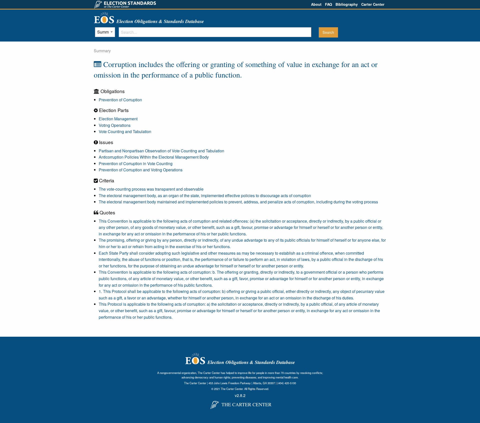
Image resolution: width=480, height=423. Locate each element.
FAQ (328, 4)
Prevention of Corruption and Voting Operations (140, 170)
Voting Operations (114, 125)
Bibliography (347, 4)
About (316, 4)
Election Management (118, 119)
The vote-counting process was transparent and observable (151, 189)
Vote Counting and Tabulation (125, 131)
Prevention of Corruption (120, 100)
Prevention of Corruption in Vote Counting (135, 163)
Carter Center (372, 4)
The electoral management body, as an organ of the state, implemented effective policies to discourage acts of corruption (205, 195)
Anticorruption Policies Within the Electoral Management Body (154, 157)
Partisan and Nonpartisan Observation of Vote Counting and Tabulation (161, 151)
